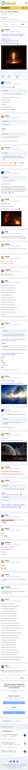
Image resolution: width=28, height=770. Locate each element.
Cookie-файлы (22, 764)
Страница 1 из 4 (13, 24)
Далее (22, 24)
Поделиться (7, 721)
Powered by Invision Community (14, 767)
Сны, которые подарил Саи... (9, 742)
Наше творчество (14, 19)
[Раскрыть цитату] (3, 90)
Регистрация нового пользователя (14, 702)
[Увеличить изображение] (21, 35)
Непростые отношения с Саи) (9, 751)
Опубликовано (12, 31)
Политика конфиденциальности (10, 764)
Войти (14, 712)
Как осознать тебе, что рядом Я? (10, 734)
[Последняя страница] (26, 24)
